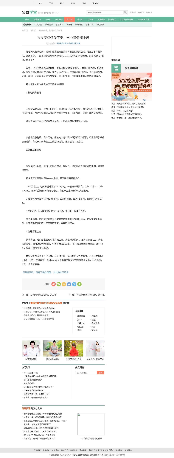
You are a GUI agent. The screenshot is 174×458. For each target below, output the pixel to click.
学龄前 (91, 19)
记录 (73, 3)
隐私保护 (92, 450)
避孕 (79, 319)
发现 (84, 3)
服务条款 (83, 450)
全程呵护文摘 (143, 19)
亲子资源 (149, 12)
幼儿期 (80, 19)
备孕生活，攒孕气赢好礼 (95, 359)
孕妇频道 (79, 24)
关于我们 (37, 450)
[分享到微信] (59, 284)
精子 (94, 326)
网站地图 (119, 450)
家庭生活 (59, 24)
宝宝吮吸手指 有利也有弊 (91, 438)
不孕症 (94, 316)
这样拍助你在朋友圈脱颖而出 (129, 114)
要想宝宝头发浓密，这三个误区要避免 (40, 431)
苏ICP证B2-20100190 (80, 455)
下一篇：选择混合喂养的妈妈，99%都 (86, 294)
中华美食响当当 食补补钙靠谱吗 (130, 107)
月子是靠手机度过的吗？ (34, 390)
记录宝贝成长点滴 (73, 359)
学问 (51, 3)
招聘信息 (73, 450)
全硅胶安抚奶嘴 (74, 43)
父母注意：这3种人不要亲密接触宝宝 (39, 438)
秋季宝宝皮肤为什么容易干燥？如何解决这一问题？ (45, 420)
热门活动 (132, 12)
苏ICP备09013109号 (95, 455)
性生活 (80, 326)
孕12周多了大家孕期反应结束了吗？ (39, 386)
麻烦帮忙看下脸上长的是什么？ (37, 393)
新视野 (69, 24)
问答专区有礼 (31, 359)
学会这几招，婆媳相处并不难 (129, 117)
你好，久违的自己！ (125, 110)
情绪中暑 (59, 43)
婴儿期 (69, 19)
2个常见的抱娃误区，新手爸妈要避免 (39, 434)
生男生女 (81, 323)
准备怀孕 (37, 19)
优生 (94, 319)
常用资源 (100, 24)
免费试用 (141, 12)
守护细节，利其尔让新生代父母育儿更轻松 (42, 311)
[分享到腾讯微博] (74, 284)
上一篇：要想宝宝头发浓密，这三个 (39, 294)
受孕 (79, 330)
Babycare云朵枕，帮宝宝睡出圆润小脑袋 (41, 427)
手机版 (95, 3)
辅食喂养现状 (131, 68)
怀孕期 (48, 19)
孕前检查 (81, 316)
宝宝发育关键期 (126, 19)
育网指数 (116, 68)
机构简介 (46, 450)
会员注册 (101, 450)
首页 (40, 3)
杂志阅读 (89, 24)
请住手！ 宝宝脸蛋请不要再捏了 (37, 424)
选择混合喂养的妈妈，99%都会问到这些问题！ (44, 413)
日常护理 (59, 30)
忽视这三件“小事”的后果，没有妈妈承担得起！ (43, 417)
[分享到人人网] (69, 284)
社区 (62, 3)
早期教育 (101, 19)
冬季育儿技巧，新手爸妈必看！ (37, 315)
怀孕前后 (112, 19)
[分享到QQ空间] (64, 284)
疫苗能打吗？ (29, 383)
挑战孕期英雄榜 (52, 359)
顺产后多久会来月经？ (33, 379)
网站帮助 (110, 450)
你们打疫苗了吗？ (31, 372)
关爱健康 (49, 24)
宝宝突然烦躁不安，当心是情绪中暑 (39, 318)
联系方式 (64, 450)
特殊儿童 (38, 24)
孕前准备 (95, 323)
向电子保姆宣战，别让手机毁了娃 (131, 103)
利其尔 (65, 43)
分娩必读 (59, 19)
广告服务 (55, 450)
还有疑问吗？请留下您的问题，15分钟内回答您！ (47, 272)
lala (53, 284)
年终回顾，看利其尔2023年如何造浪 (39, 308)
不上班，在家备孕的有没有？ (36, 397)
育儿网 (32, 30)
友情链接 (128, 450)
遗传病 (94, 330)
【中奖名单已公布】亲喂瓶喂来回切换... (41, 376)
